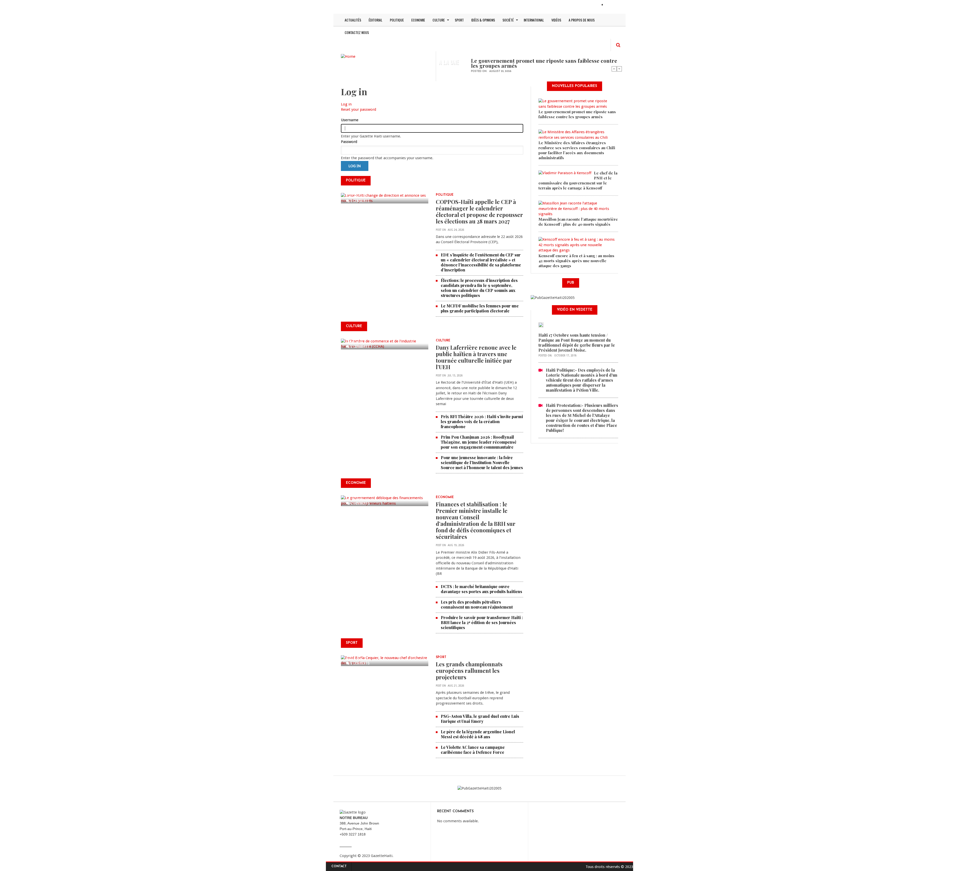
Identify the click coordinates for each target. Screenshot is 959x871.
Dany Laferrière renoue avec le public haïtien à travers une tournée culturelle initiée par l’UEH (476, 357)
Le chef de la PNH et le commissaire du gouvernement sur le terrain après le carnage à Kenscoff (577, 180)
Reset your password (358, 109)
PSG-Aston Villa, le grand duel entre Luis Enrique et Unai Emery (480, 719)
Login (611, 5)
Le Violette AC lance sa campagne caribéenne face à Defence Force (473, 750)
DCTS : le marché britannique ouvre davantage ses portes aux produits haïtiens (481, 589)
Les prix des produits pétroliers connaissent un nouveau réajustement (477, 604)
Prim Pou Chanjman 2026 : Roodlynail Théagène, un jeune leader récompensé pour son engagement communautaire (478, 442)
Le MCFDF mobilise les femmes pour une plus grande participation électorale (480, 308)
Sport (459, 19)
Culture (439, 19)
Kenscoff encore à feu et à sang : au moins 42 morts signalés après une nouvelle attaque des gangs (576, 260)
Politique (397, 19)
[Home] (348, 56)
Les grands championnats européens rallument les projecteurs (469, 670)
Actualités (353, 19)
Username (349, 120)
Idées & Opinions (483, 19)
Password (349, 141)
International (534, 19)
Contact (339, 866)
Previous (614, 68)
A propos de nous (582, 19)
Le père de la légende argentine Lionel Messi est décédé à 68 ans (478, 734)
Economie (418, 19)
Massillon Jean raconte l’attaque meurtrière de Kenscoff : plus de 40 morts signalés (578, 222)
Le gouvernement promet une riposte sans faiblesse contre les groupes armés (544, 63)
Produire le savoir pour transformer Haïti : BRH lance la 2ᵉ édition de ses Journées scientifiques (482, 622)
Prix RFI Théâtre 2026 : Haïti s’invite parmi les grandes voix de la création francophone (482, 421)
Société (508, 19)
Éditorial (375, 19)
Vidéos (556, 19)
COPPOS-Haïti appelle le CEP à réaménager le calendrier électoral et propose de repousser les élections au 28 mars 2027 (479, 211)
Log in (346, 104)
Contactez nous (357, 32)
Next (619, 68)
